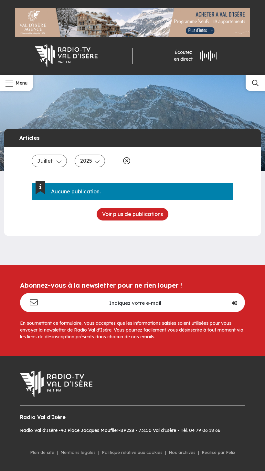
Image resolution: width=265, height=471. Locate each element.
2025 (86, 161)
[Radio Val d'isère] (66, 56)
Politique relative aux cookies (132, 452)
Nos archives (182, 452)
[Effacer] (125, 160)
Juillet (45, 161)
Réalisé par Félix (218, 452)
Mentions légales (78, 452)
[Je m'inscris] (234, 302)
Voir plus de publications (132, 214)
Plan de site (42, 452)
